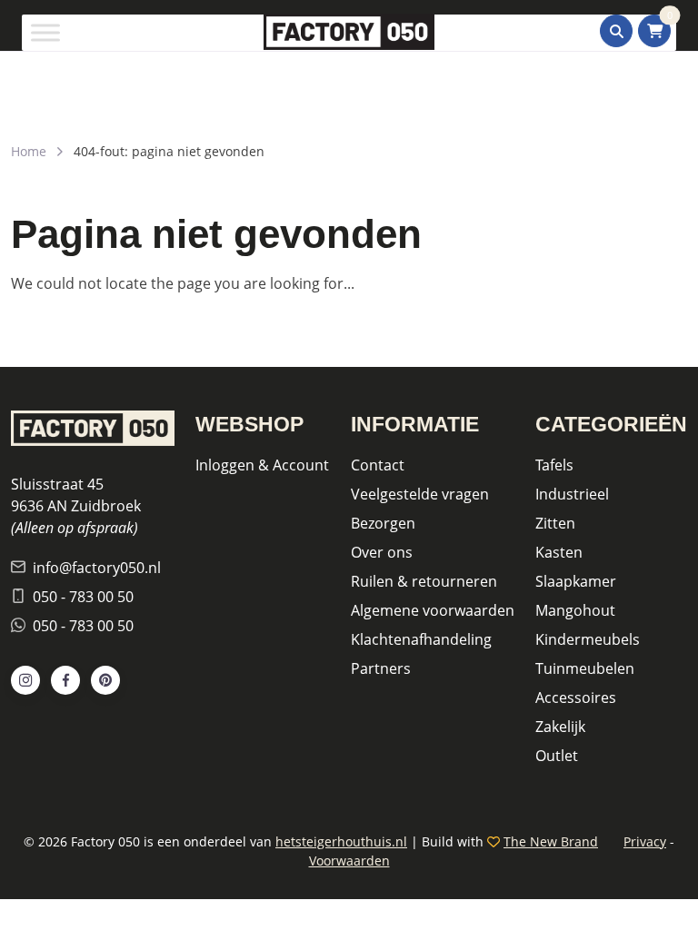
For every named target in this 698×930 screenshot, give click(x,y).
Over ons (382, 552)
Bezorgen (383, 523)
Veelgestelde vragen (420, 494)
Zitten (555, 523)
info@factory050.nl (97, 568)
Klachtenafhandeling (421, 639)
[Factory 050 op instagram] (25, 680)
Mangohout (575, 610)
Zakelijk (560, 727)
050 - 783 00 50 (83, 597)
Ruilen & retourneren (424, 581)
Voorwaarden (349, 860)
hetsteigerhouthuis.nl (341, 841)
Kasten (559, 552)
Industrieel (572, 494)
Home (28, 151)
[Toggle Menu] (45, 32)
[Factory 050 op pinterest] (105, 680)
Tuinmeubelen (584, 668)
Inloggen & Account (262, 465)
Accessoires (575, 697)
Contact (377, 465)
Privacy (644, 841)
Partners (381, 668)
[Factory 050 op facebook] (65, 680)
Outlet (556, 756)
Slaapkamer (575, 581)
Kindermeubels (587, 639)
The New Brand (551, 841)
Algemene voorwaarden (432, 610)
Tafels (554, 465)
